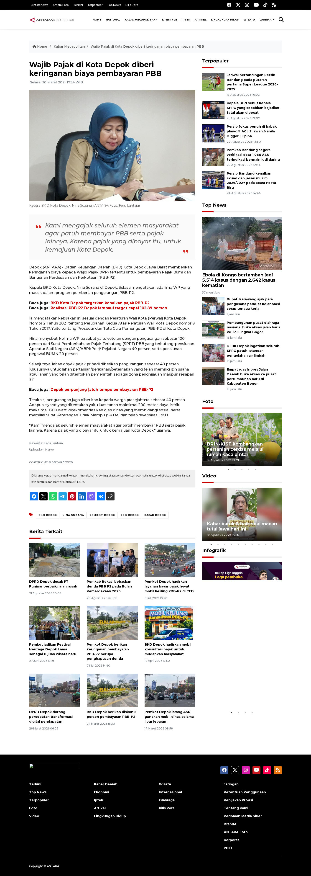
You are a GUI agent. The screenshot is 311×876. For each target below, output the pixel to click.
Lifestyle (169, 19)
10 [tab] (272, 544)
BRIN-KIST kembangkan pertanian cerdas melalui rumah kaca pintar (235, 449)
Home (97, 19)
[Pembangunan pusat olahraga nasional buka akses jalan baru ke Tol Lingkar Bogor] (213, 329)
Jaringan (231, 784)
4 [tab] (249, 469)
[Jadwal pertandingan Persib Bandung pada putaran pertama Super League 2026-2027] (213, 81)
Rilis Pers (131, 5)
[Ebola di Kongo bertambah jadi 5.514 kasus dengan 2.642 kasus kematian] (242, 243)
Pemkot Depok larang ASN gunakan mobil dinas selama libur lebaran (169, 717)
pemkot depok (102, 515)
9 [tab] (266, 544)
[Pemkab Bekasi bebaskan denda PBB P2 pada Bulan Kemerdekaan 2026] (112, 560)
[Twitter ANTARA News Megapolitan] (238, 5)
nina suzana (73, 515)
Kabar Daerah (105, 784)
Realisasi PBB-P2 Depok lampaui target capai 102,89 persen (109, 308)
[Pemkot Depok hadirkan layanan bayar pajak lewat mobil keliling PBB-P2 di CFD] (170, 560)
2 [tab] (235, 469)
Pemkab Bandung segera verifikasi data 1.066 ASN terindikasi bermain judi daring (253, 155)
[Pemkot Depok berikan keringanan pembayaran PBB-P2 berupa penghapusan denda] (112, 623)
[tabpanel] (242, 439)
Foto (208, 401)
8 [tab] (259, 544)
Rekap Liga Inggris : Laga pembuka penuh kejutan (236, 694)
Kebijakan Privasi (238, 800)
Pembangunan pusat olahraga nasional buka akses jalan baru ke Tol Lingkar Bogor (253, 327)
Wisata (249, 19)
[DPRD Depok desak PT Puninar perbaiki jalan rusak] (54, 560)
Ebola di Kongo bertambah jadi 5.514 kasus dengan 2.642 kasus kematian (238, 280)
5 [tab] (255, 469)
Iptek (186, 19)
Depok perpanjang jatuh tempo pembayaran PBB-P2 (102, 389)
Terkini (78, 5)
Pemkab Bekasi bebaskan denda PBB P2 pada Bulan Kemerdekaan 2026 (109, 586)
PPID (228, 848)
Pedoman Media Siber (243, 816)
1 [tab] (228, 469)
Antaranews (39, 5)
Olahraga (167, 800)
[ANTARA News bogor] (52, 19)
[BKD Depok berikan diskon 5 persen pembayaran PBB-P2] (112, 690)
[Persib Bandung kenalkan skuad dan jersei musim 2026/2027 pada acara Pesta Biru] (213, 180)
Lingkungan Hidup (225, 19)
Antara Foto (61, 5)
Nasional (113, 19)
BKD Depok (47, 515)
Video (209, 476)
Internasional (170, 792)
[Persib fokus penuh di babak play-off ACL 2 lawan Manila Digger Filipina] (213, 133)
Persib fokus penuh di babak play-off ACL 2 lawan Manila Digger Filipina (252, 131)
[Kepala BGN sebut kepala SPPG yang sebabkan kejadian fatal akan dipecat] (213, 110)
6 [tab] (245, 544)
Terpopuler (95, 5)
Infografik (214, 550)
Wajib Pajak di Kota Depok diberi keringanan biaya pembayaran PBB (147, 46)
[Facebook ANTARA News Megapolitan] (229, 5)
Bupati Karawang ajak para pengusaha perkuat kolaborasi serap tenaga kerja (253, 304)
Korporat (231, 840)
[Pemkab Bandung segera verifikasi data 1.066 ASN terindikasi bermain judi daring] (213, 156)
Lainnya (266, 19)
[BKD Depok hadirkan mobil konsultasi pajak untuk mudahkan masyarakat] (170, 623)
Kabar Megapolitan (140, 19)
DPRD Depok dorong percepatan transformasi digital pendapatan (51, 717)
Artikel (200, 19)
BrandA (230, 824)
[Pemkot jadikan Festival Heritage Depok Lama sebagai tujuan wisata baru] (54, 623)
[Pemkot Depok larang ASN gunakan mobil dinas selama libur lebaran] (170, 690)
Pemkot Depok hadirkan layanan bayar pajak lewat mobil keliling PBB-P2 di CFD (169, 586)
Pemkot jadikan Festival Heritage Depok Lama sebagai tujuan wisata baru (52, 649)
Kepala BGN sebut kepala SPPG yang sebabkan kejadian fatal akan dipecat (253, 108)
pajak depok (155, 515)
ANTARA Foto (236, 832)
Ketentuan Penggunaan (245, 792)
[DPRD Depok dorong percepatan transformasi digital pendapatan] (54, 690)
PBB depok (129, 515)
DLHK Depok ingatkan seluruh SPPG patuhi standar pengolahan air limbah (253, 351)
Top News (114, 5)
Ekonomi (101, 792)
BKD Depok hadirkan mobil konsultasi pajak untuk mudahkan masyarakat (168, 649)
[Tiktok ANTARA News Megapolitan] (265, 5)
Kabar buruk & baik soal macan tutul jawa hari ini (242, 526)
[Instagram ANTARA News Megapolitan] (247, 5)
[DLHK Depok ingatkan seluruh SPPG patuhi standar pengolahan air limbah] (213, 352)
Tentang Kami (236, 808)
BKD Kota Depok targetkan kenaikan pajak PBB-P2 (100, 303)
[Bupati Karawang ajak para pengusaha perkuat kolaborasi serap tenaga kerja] (213, 306)
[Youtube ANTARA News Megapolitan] (256, 5)
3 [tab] (242, 469)
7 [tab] (252, 544)
